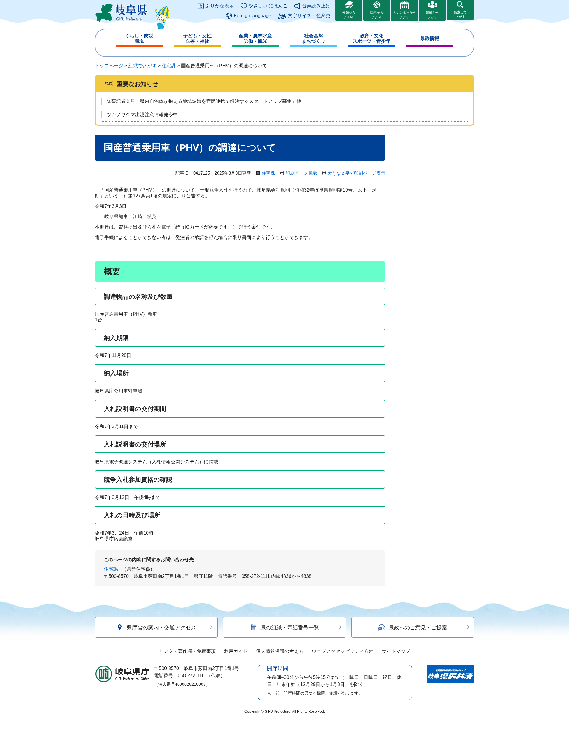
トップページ (109, 65)
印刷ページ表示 (301, 173)
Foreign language (252, 15)
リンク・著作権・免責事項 (187, 651)
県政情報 (429, 38)
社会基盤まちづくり (313, 38)
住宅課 (169, 65)
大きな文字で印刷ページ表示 (356, 173)
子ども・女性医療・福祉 (197, 38)
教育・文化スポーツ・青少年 (372, 38)
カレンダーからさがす (404, 15)
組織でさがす (142, 65)
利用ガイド (236, 651)
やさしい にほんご (267, 5)
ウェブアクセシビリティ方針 (342, 651)
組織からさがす (432, 15)
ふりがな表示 (219, 5)
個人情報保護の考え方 (279, 651)
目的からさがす (376, 15)
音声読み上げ (316, 5)
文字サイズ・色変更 (309, 15)
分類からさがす (348, 15)
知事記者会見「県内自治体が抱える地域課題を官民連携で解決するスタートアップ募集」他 (204, 101)
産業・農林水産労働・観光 (255, 38)
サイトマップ (396, 651)
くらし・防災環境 (139, 38)
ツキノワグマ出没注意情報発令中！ (145, 114)
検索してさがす (460, 14)
